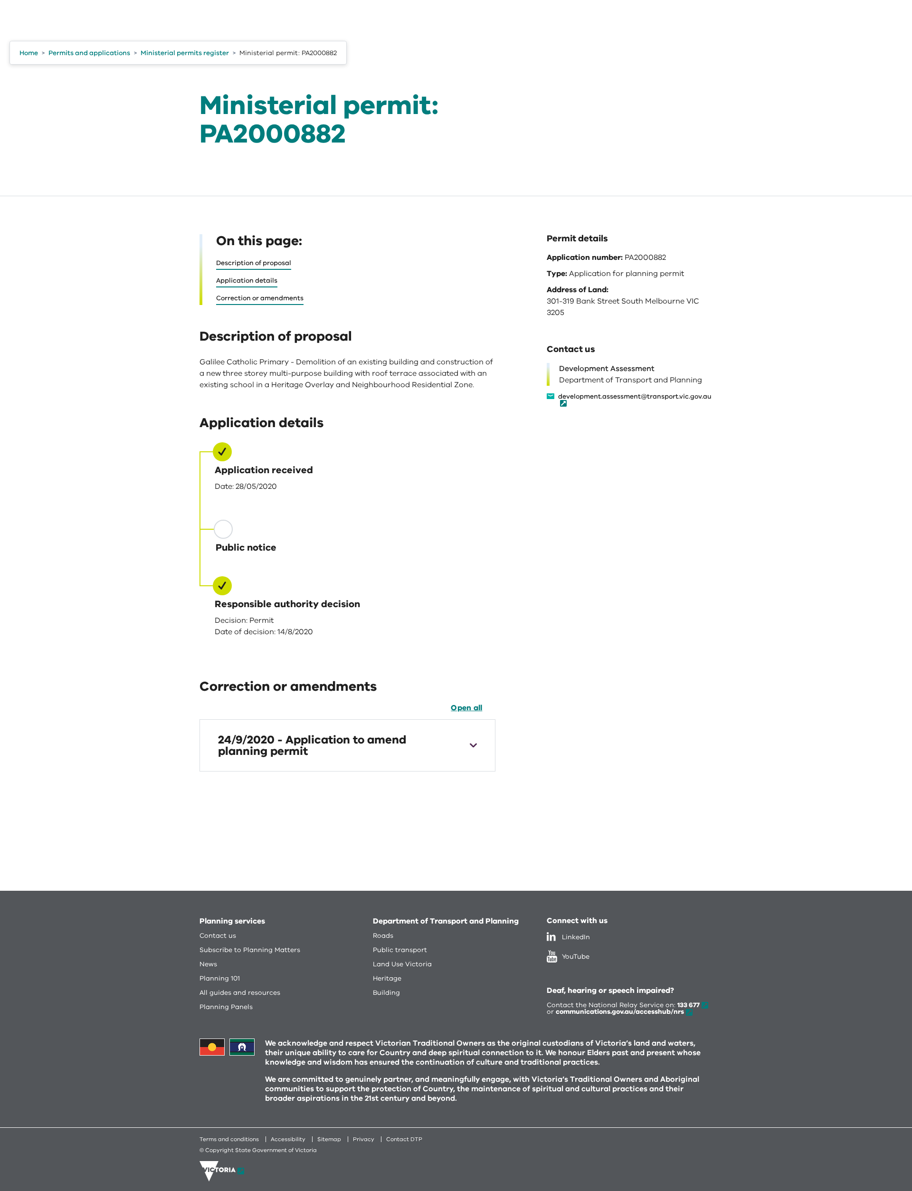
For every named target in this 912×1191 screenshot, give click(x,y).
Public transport (400, 949)
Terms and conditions (229, 1139)
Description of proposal (253, 262)
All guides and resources (240, 992)
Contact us (218, 935)
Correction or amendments (260, 298)
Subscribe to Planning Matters (250, 949)
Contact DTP (404, 1139)
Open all (466, 708)
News (208, 964)
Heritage (387, 978)
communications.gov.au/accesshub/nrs (620, 1011)
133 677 (688, 1005)
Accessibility (288, 1139)
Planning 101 (220, 978)
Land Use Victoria (402, 964)
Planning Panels (226, 1006)
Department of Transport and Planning (446, 921)
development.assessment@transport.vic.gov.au (635, 397)
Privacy (363, 1139)
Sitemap (329, 1139)
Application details (246, 280)
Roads (383, 935)
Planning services (232, 921)
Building (386, 992)
